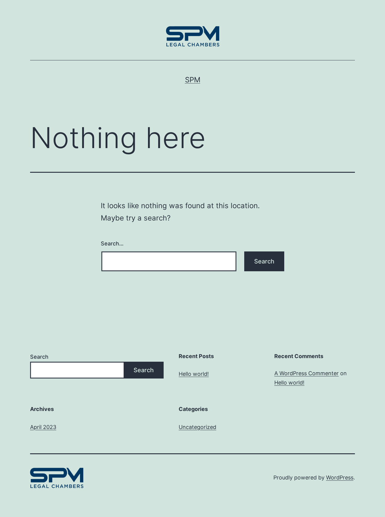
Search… (112, 243)
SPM (192, 79)
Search (39, 357)
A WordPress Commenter (306, 373)
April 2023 (43, 427)
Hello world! (194, 374)
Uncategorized (197, 427)
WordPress (339, 477)
